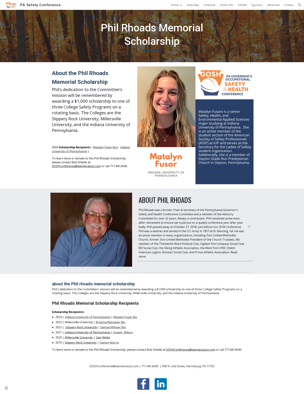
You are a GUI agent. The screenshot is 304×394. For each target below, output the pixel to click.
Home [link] (175, 5)
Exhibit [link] (242, 5)
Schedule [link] (209, 5)
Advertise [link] (273, 5)
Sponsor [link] (257, 5)
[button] (300, 5)
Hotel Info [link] (226, 5)
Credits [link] (288, 5)
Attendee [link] (193, 5)
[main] (152, 36)
